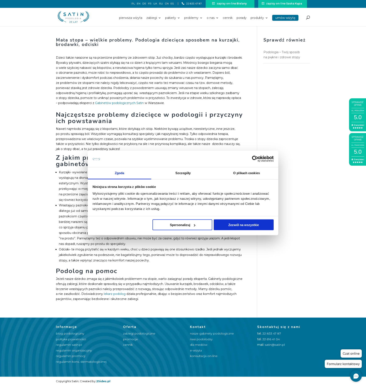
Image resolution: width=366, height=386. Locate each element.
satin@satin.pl (275, 345)
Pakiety (170, 18)
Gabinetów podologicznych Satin (119, 103)
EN (138, 3)
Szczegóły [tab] (183, 173)
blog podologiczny (70, 333)
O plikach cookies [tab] (246, 173)
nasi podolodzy (201, 339)
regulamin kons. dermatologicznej (81, 362)
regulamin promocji (70, 356)
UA (155, 3)
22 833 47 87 (194, 3)
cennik (128, 345)
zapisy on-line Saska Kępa (284, 3)
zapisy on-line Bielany (231, 3)
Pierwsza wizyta (130, 18)
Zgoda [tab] (119, 173)
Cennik (228, 18)
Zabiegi (151, 18)
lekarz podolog (115, 294)
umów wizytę (285, 18)
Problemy (191, 18)
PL (133, 3)
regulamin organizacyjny (74, 350)
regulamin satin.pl (69, 345)
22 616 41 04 (271, 339)
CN (167, 3)
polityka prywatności (71, 339)
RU (161, 3)
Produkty (257, 18)
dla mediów (198, 345)
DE (144, 3)
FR (149, 3)
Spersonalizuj (180, 225)
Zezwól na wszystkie (243, 225)
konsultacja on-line (204, 356)
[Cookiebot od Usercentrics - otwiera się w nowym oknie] (255, 159)
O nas (211, 18)
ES (172, 3)
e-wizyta (196, 350)
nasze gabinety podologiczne (212, 333)
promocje (130, 339)
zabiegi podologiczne (139, 333)
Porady (242, 18)
